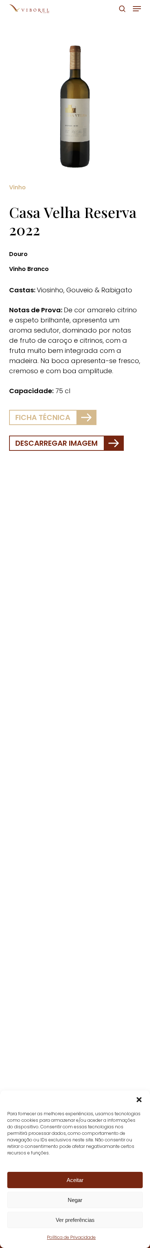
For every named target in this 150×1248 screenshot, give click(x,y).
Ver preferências (75, 1220)
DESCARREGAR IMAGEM (56, 443)
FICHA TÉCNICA (42, 417)
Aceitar (75, 1180)
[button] (139, 1099)
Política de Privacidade (71, 1237)
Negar (75, 1200)
